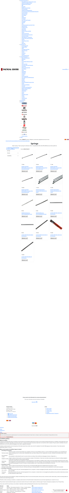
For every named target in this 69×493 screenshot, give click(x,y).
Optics (23, 32)
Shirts (23, 93)
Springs (28, 140)
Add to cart (25, 171)
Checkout (2, 427)
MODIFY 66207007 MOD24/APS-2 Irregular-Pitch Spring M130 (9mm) (27, 168)
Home (7, 140)
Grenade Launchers (25, 49)
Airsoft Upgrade (25, 45)
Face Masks (24, 15)
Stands (23, 39)
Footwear (23, 73)
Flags (23, 16)
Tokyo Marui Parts (25, 40)
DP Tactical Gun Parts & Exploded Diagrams (30, 11)
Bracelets (23, 6)
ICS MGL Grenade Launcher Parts (28, 25)
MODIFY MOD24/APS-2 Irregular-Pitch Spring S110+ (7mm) (55, 191)
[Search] (66, 69)
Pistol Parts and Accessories (27, 34)
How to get (11, 413)
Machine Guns (24, 50)
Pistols (23, 51)
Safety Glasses (24, 89)
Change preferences (10, 436)
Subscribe (34, 402)
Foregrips (24, 18)
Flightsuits (24, 72)
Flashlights (24, 17)
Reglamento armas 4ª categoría (52, 413)
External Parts (24, 14)
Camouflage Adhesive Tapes (27, 61)
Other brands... (25, 136)
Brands (21, 101)
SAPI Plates (24, 90)
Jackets (23, 79)
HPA (22, 23)
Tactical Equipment (23, 56)
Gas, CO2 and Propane (26, 20)
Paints (23, 83)
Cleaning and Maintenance (27, 10)
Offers (21, 137)
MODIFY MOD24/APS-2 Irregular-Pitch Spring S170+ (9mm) (41, 191)
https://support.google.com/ (37, 487)
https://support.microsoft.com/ (38, 489)
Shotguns (24, 53)
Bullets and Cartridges (26, 7)
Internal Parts (24, 26)
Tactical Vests (24, 98)
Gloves (23, 75)
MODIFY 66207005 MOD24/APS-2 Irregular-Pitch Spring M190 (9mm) (56, 168)
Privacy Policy (48, 409)
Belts (23, 60)
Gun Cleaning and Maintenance (28, 77)
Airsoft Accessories (23, 0)
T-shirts (23, 97)
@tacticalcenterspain (13, 416)
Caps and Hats (24, 64)
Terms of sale (48, 408)
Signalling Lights (25, 94)
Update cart (2, 430)
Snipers (23, 54)
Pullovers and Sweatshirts (27, 87)
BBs (22, 5)
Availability (9, 155)
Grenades (24, 21)
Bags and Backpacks (26, 57)
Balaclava (23, 59)
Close (1, 429)
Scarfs (23, 92)
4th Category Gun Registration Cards (29, 1)
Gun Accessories (25, 76)
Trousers (23, 99)
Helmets (23, 22)
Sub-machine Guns (25, 55)
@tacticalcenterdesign (13, 417)
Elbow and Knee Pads (26, 67)
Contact (47, 412)
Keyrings (23, 81)
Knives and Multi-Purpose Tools (28, 82)
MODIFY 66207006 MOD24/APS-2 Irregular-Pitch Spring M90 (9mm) (41, 168)
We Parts (23, 43)
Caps (23, 62)
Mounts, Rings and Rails (26, 31)
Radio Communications (26, 88)
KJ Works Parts (24, 27)
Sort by (22, 149)
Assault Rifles (24, 47)
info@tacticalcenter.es (13, 414)
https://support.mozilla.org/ (37, 488)
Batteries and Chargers (26, 4)
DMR (23, 48)
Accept (2, 436)
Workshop (22, 100)
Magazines (24, 29)
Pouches (23, 86)
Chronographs (24, 9)
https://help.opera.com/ (36, 491)
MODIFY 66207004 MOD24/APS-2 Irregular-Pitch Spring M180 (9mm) (27, 191)
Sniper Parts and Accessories (27, 38)
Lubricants (24, 28)
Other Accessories (25, 33)
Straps (23, 95)
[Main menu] (18, 69)
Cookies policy (49, 411)
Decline (4, 436)
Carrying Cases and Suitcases (27, 65)
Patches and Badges (26, 84)
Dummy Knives (25, 12)
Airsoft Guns (22, 44)
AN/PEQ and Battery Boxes (27, 3)
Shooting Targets (25, 36)
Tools (23, 42)
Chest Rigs (24, 66)
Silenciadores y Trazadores (27, 37)
